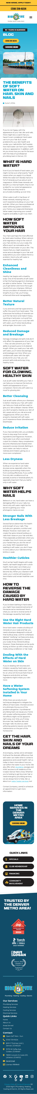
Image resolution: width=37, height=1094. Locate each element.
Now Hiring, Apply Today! (18, 3)
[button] (31, 17)
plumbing (19, 767)
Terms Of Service (23, 1084)
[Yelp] (15, 1079)
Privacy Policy (10, 1084)
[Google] (15, 1076)
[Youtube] (21, 1076)
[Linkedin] (26, 1076)
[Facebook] (5, 1076)
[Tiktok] (21, 1079)
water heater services (19, 781)
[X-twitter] (10, 1076)
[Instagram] (32, 1076)
